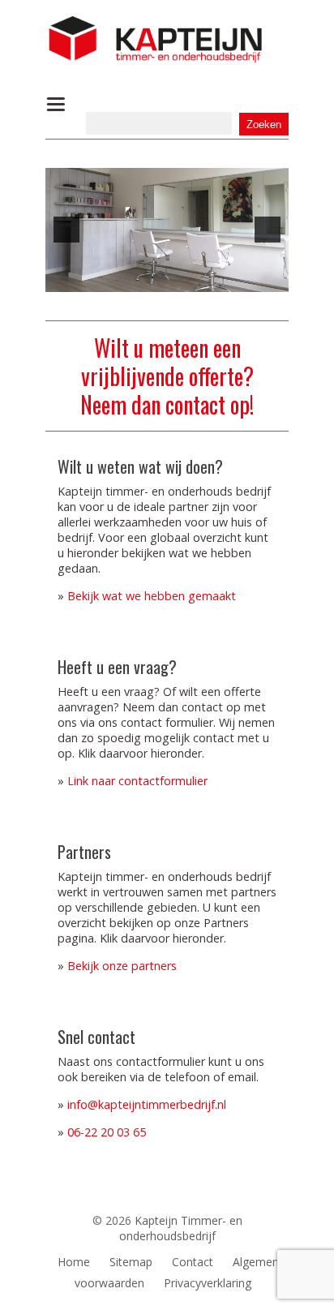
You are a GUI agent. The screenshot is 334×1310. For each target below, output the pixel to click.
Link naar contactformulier (137, 780)
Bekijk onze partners (122, 965)
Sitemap (130, 1261)
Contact (192, 1261)
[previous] (66, 230)
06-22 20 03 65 (106, 1132)
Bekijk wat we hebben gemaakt (151, 595)
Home (74, 1261)
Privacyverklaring (207, 1283)
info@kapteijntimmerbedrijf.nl (146, 1104)
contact (195, 404)
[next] (267, 230)
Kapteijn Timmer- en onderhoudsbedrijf (180, 1228)
